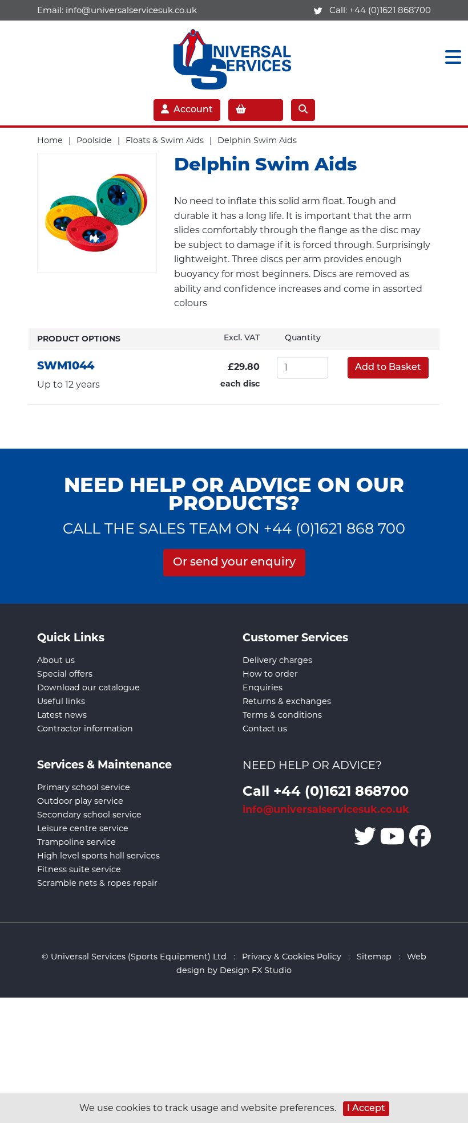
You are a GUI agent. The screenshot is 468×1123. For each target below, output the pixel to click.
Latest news (62, 715)
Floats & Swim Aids (165, 140)
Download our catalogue (88, 687)
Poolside (94, 140)
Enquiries (263, 687)
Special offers (64, 674)
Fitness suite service (79, 869)
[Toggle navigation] (449, 57)
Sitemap (374, 956)
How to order (270, 674)
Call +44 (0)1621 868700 (326, 790)
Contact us (265, 728)
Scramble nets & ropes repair (97, 883)
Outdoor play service (80, 801)
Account (193, 110)
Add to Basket (388, 367)
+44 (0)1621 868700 (390, 10)
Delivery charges (277, 660)
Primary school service (83, 787)
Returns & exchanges (287, 701)
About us (56, 660)
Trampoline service (76, 842)
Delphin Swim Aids (257, 140)
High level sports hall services (98, 856)
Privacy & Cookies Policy (291, 956)
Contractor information (85, 728)
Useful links (61, 701)
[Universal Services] (234, 56)
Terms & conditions (282, 715)
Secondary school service (89, 814)
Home (50, 140)
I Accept (366, 1108)
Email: (117, 10)
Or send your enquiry (234, 562)
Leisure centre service (82, 828)
